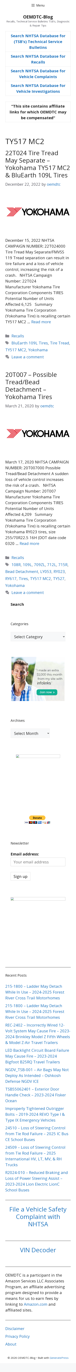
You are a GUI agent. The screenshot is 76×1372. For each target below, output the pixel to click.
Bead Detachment (21, 571)
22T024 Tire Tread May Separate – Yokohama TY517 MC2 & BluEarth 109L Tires (37, 164)
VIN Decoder (38, 1250)
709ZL (39, 564)
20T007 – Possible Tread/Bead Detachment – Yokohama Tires (31, 385)
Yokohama (38, 349)
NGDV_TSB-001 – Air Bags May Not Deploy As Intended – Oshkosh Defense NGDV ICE (37, 1075)
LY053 (45, 571)
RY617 (11, 578)
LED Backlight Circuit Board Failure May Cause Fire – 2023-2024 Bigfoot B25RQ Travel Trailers (37, 1056)
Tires (23, 578)
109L (27, 564)
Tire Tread (59, 342)
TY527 (59, 578)
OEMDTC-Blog (38, 17)
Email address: (25, 854)
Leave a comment (27, 356)
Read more (41, 321)
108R (16, 564)
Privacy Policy (17, 1336)
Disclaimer (14, 1328)
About (10, 1344)
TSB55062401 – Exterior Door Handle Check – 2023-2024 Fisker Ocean (35, 1094)
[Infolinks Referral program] (38, 699)
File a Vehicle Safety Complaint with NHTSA (38, 1216)
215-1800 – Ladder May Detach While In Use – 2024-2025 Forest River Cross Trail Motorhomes (34, 992)
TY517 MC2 (15, 349)
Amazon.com (35, 1304)
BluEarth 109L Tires (29, 342)
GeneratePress (59, 1357)
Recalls (17, 335)
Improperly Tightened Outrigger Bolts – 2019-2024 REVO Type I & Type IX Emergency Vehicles (35, 1114)
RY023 (59, 571)
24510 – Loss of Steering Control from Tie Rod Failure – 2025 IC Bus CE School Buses (36, 1133)
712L (51, 564)
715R (63, 564)
